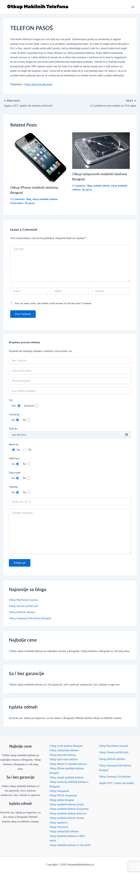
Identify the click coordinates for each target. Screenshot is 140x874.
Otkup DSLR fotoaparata (63, 795)
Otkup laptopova (59, 822)
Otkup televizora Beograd (38, 84)
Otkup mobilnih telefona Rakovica (68, 813)
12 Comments (17, 199)
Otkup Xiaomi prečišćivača (23, 606)
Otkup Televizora (59, 827)
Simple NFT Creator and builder (116, 783)
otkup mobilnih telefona (45, 199)
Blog (28, 199)
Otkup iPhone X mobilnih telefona (68, 763)
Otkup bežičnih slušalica (22, 612)
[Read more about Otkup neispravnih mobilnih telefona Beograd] (101, 150)
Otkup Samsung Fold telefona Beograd (30, 618)
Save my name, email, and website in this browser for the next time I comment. (53, 303)
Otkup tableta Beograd (62, 800)
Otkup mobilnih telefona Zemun (67, 817)
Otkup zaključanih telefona (64, 750)
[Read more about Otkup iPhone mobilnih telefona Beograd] (39, 157)
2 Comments (78, 185)
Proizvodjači (16, 203)
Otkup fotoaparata (59, 790)
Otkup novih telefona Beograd (66, 745)
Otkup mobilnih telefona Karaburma (69, 808)
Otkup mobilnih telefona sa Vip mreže (70, 845)
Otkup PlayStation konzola (23, 599)
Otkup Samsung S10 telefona (115, 776)
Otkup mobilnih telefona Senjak (67, 804)
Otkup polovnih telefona (63, 754)
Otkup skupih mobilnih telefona (67, 777)
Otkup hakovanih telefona (64, 759)
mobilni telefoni (101, 185)
